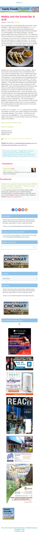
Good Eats (14, 151)
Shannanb (7, 168)
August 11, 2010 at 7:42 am (10, 170)
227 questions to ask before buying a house (17, 237)
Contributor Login (19, 531)
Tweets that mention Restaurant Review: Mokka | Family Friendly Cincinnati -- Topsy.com (19, 185)
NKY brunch (31, 156)
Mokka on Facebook (7, 127)
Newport (10, 156)
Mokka (32, 27)
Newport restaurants (20, 156)
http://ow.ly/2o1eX (13, 197)
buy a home (16, 235)
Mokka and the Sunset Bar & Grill (11, 123)
